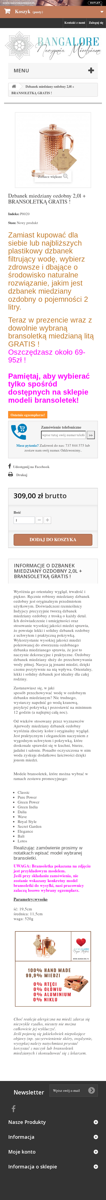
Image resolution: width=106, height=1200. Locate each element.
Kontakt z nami (74, 23)
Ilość (17, 512)
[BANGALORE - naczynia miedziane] (53, 45)
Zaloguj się (96, 23)
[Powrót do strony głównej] (14, 86)
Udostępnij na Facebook (31, 466)
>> (91, 434)
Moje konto (22, 1151)
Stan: (12, 222)
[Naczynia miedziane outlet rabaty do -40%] (53, 3)
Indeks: (13, 213)
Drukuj (21, 474)
